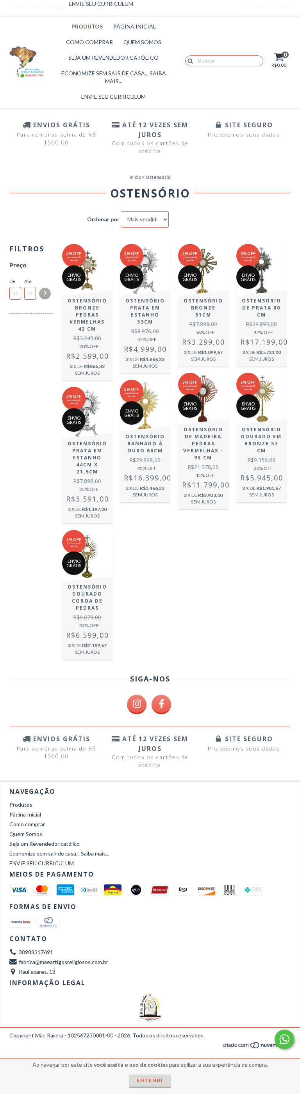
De (12, 281)
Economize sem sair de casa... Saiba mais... (113, 77)
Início (135, 177)
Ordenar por (103, 219)
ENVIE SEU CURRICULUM (113, 96)
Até (28, 281)
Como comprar (89, 42)
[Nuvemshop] (256, 1047)
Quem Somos (142, 42)
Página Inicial (134, 26)
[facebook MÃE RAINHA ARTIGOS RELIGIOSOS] (161, 704)
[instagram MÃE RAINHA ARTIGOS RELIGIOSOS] (136, 704)
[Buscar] (188, 60)
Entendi (150, 1080)
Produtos (87, 26)
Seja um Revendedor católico (113, 57)
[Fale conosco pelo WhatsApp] (284, 1039)
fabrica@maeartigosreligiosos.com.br (63, 962)
